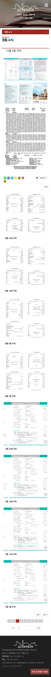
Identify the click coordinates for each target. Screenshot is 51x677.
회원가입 (32, 15)
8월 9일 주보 (10, 343)
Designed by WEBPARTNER (12, 666)
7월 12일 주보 (11, 554)
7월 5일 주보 (10, 607)
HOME (19, 15)
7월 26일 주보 (11, 449)
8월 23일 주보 (11, 238)
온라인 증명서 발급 (26, 18)
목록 (46, 187)
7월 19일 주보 (11, 501)
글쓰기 (45, 615)
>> (41, 621)
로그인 (25, 15)
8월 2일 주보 (10, 396)
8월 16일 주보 (11, 291)
